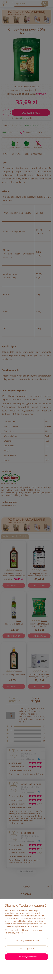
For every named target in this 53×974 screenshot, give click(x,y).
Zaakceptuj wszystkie (26, 956)
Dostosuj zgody (26, 948)
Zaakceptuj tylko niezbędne (26, 940)
